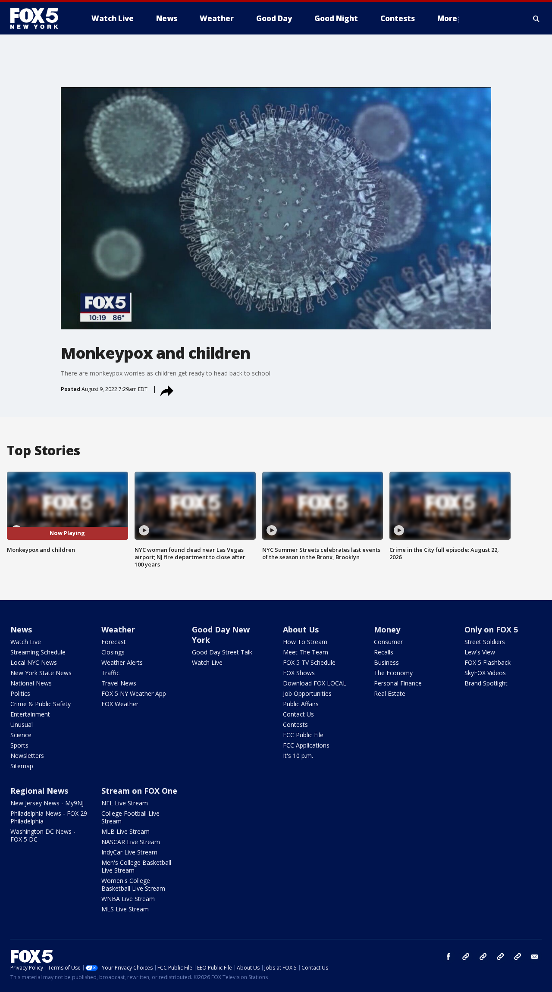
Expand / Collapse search (536, 18)
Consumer (388, 642)
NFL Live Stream (124, 803)
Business (386, 662)
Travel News (118, 683)
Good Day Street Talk (222, 652)
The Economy (393, 673)
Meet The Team (305, 652)
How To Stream (305, 642)
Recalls (383, 652)
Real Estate (389, 693)
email (535, 957)
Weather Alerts (122, 662)
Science (20, 735)
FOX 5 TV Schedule (309, 662)
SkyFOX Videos (485, 673)
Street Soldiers (484, 642)
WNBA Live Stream (128, 899)
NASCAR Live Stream (130, 842)
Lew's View (479, 652)
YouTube (500, 957)
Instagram (466, 957)
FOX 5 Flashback (487, 662)
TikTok (483, 957)
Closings (113, 652)
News (21, 629)
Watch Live (25, 642)
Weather (118, 629)
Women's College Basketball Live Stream (133, 884)
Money (387, 629)
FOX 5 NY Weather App (133, 693)
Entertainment (30, 714)
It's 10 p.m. (298, 755)
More (447, 18)
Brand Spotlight (486, 683)
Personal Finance (398, 683)
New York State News (41, 673)
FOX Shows (299, 673)
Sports (19, 745)
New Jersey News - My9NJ (47, 803)
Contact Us (298, 714)
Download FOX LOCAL (314, 683)
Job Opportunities (307, 693)
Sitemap (21, 766)
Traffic (110, 673)
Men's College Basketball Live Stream (136, 866)
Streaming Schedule (38, 652)
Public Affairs (301, 704)
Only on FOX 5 (491, 629)
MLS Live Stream (125, 909)
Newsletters (27, 755)
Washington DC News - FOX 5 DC (42, 835)
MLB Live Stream (125, 831)
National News (31, 683)
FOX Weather (119, 704)
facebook (448, 957)
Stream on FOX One (139, 790)
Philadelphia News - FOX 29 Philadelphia (48, 817)
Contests (295, 724)
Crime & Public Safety (40, 704)
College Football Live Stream (130, 817)
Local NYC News (33, 662)
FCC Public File (303, 735)
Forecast (113, 642)
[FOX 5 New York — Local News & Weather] (38, 18)
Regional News (39, 790)
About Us (301, 629)
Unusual (21, 724)
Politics (20, 693)
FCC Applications (306, 745)
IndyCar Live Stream (129, 852)
